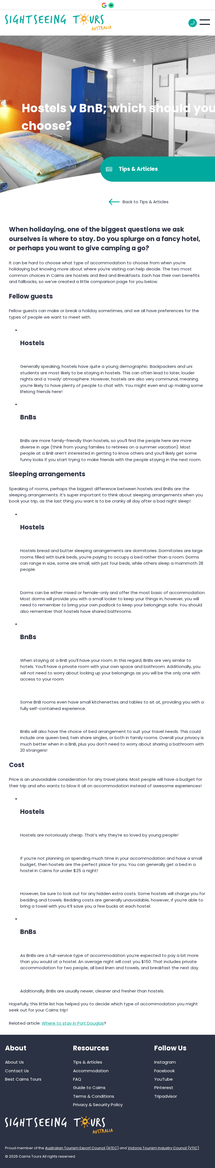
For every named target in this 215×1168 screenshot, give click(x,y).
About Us (14, 1062)
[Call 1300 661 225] (192, 23)
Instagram (165, 1062)
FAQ (77, 1079)
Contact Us (17, 1071)
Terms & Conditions (93, 1096)
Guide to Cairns (89, 1087)
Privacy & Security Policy (98, 1105)
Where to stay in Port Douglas (73, 1023)
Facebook (164, 1071)
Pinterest (163, 1087)
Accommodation (91, 1071)
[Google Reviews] (104, 5)
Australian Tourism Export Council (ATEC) (82, 1148)
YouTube (163, 1079)
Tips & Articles (87, 1062)
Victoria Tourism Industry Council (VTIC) (163, 1148)
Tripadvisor (165, 1096)
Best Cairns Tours (23, 1079)
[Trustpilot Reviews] (111, 5)
